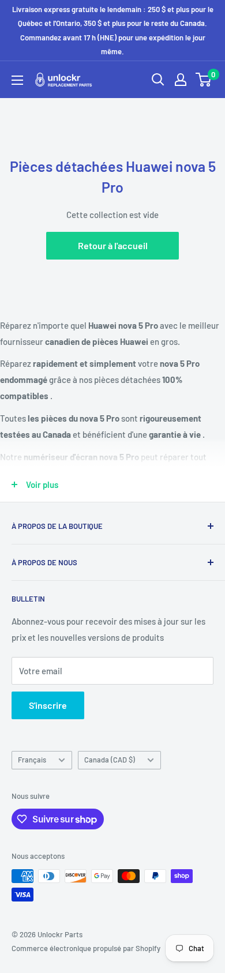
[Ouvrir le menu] (17, 80)
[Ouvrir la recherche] (158, 79)
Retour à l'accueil (113, 245)
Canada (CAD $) (109, 759)
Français (32, 759)
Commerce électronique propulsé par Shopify (86, 948)
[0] (204, 80)
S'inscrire (48, 705)
